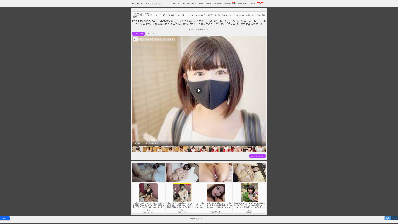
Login (259, 3)
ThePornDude (242, 3)
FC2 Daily (181, 3)
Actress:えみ (193, 29)
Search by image (230, 3)
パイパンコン (139, 3)
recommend (218, 3)
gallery (201, 3)
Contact (252, 3)
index (174, 3)
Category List (191, 3)
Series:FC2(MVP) (203, 29)
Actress (208, 3)
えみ (146, 13)
